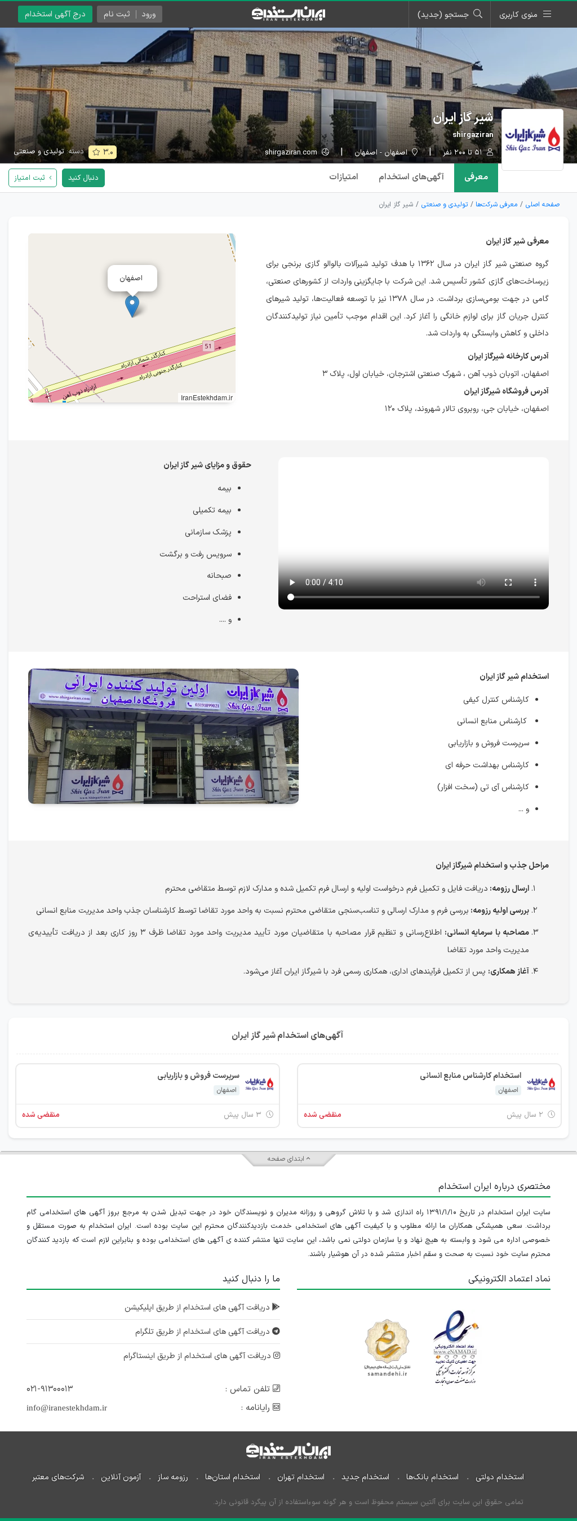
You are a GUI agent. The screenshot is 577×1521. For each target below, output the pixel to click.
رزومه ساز (173, 1477)
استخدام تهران (301, 1477)
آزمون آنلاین (121, 1477)
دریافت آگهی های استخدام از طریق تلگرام (203, 1332)
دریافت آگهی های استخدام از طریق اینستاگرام (198, 1356)
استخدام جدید (365, 1477)
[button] (132, 306)
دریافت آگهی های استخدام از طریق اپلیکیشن (198, 1308)
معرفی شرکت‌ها (496, 205)
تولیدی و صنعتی (39, 151)
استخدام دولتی (500, 1477)
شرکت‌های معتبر (58, 1477)
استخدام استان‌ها (232, 1477)
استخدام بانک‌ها (432, 1477)
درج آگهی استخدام (55, 14)
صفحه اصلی (543, 205)
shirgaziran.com (292, 153)
